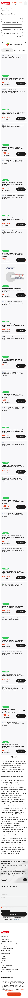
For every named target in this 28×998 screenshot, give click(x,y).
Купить (22, 83)
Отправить (13, 914)
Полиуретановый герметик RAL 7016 (11, 18)
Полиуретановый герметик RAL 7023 (11, 33)
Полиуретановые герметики (8, 946)
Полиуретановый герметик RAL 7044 (12, 26)
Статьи (3, 974)
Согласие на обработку (7, 971)
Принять (14, 994)
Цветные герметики (6, 941)
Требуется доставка (8, 908)
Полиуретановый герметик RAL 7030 (12, 22)
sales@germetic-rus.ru (17, 4)
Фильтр (8, 50)
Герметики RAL (5, 939)
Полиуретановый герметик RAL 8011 (11, 29)
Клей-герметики (5, 950)
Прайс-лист (4, 958)
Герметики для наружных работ (9, 943)
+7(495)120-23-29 (17, 2)
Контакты (3, 967)
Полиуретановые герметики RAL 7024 (12, 36)
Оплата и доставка (6, 962)
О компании (4, 960)
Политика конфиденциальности (9, 969)
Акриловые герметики (7, 948)
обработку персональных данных (11, 920)
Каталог (3, 956)
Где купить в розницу (6, 965)
